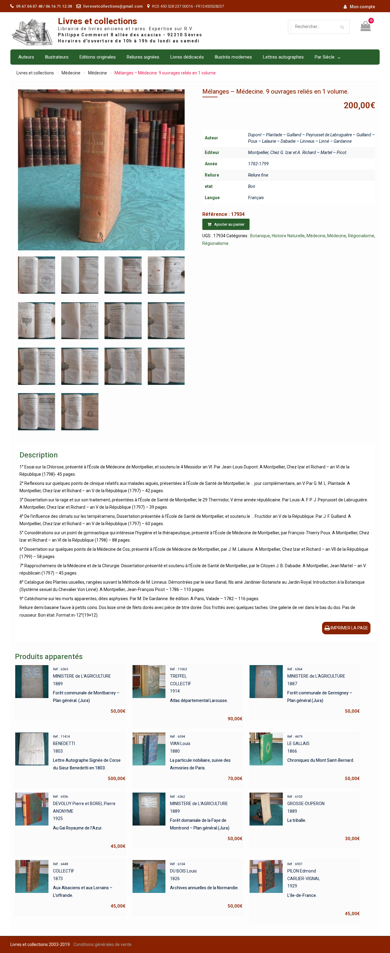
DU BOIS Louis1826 (206, 885)
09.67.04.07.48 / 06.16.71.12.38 (44, 6)
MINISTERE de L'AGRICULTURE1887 (323, 690)
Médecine (71, 72)
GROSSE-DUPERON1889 (323, 818)
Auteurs (26, 57)
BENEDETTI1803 (89, 758)
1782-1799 (258, 163)
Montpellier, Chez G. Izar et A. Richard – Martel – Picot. (297, 152)
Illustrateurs (57, 57)
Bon (251, 186)
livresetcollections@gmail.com (113, 6)
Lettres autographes (283, 57)
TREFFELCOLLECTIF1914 (206, 694)
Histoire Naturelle (288, 235)
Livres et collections (97, 21)
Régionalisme (361, 235)
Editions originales (97, 57)
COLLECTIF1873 (89, 885)
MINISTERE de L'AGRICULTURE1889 (89, 690)
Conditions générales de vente (102, 944)
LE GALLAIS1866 (323, 758)
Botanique (260, 235)
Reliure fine (258, 175)
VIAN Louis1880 (206, 758)
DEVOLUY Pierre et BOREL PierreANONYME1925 (89, 822)
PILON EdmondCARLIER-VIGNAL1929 (323, 889)
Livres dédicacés (187, 57)
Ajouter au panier (229, 224)
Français (256, 197)
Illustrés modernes (233, 57)
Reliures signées (142, 57)
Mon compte (362, 6)
